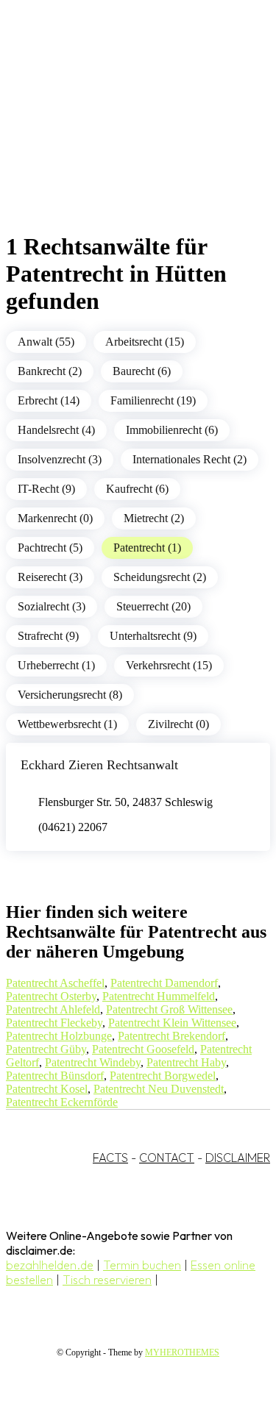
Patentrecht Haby (186, 1062)
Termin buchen (142, 1265)
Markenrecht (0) (55, 518)
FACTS (110, 1157)
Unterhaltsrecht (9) (153, 636)
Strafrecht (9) (48, 636)
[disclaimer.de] (123, 133)
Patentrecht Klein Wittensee (172, 1022)
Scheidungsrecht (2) (159, 577)
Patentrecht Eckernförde (62, 1102)
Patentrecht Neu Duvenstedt (158, 1089)
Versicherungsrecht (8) (70, 694)
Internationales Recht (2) (189, 459)
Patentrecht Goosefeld (143, 1049)
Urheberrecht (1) (56, 665)
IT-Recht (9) (46, 488)
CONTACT (166, 1157)
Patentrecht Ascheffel (55, 983)
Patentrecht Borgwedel (163, 1075)
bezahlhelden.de (49, 1265)
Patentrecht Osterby (51, 996)
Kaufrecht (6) (137, 488)
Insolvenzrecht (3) (60, 459)
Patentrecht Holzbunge (59, 1036)
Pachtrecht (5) (50, 547)
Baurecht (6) (142, 371)
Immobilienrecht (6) (172, 430)
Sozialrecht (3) (51, 606)
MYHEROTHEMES (182, 1352)
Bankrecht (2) (50, 371)
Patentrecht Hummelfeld (158, 996)
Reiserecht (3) (50, 577)
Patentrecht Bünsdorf (55, 1075)
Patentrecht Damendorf (164, 983)
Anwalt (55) (46, 341)
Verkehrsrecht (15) (169, 665)
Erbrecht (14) (48, 400)
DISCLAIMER (237, 1157)
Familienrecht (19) (153, 400)
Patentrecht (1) (147, 547)
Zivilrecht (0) (178, 724)
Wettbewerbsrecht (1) (67, 724)
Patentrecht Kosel (47, 1089)
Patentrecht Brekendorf (171, 1036)
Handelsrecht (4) (56, 430)
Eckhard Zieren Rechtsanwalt (99, 764)
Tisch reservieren (107, 1279)
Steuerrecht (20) (153, 606)
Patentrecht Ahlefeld (53, 1009)
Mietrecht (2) (154, 518)
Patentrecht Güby (46, 1049)
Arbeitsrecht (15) (144, 341)
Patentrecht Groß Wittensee (169, 1009)
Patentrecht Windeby (93, 1062)
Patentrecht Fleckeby (54, 1022)
